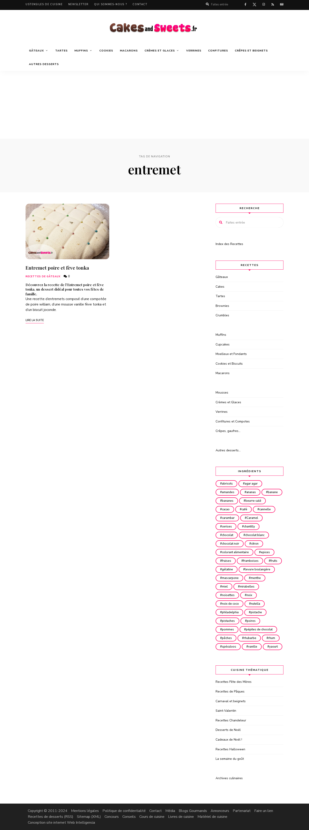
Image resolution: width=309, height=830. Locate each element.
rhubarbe (250, 638)
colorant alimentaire (235, 552)
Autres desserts (44, 64)
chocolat (227, 535)
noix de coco (230, 604)
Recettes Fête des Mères (234, 682)
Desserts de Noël (228, 730)
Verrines (193, 50)
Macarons (129, 50)
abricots (227, 484)
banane (273, 492)
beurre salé (253, 501)
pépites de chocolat (259, 629)
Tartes (61, 50)
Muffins (221, 335)
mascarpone (230, 578)
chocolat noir (230, 544)
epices (265, 552)
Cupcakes (223, 344)
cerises (227, 527)
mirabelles (247, 587)
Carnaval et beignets (231, 701)
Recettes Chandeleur (231, 720)
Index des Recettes (229, 244)
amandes (228, 492)
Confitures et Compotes (233, 421)
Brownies (222, 306)
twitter (254, 5)
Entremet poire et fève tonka (57, 267)
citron (255, 544)
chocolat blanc (254, 535)
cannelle (265, 509)
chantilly (249, 527)
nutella (255, 604)
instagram (263, 4)
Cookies (106, 50)
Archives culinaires (229, 778)
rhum (271, 638)
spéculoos (229, 647)
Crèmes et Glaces (228, 402)
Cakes (220, 286)
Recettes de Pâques (230, 691)
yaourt (273, 647)
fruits (274, 561)
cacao (226, 509)
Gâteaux (222, 277)
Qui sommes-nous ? (110, 4)
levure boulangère (257, 569)
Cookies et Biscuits (229, 363)
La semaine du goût (230, 759)
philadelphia (230, 612)
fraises (226, 561)
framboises (251, 561)
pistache (256, 612)
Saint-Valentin (226, 711)
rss (272, 4)
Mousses (222, 392)
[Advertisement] (154, 104)
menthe (256, 578)
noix (249, 595)
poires (251, 621)
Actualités (281, 4)
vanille (252, 647)
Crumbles (222, 315)
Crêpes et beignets (251, 50)
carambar (228, 518)
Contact (140, 4)
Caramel (252, 518)
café (244, 509)
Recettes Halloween (230, 749)
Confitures (218, 50)
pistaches (228, 621)
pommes (228, 629)
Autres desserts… (228, 450)
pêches (227, 638)
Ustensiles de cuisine (44, 4)
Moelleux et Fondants (231, 354)
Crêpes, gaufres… (228, 431)
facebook (245, 4)
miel (225, 587)
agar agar (251, 484)
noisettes (228, 595)
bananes (227, 501)
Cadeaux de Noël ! (229, 739)
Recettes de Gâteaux (43, 276)
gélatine (227, 569)
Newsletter (78, 4)
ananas (251, 492)
